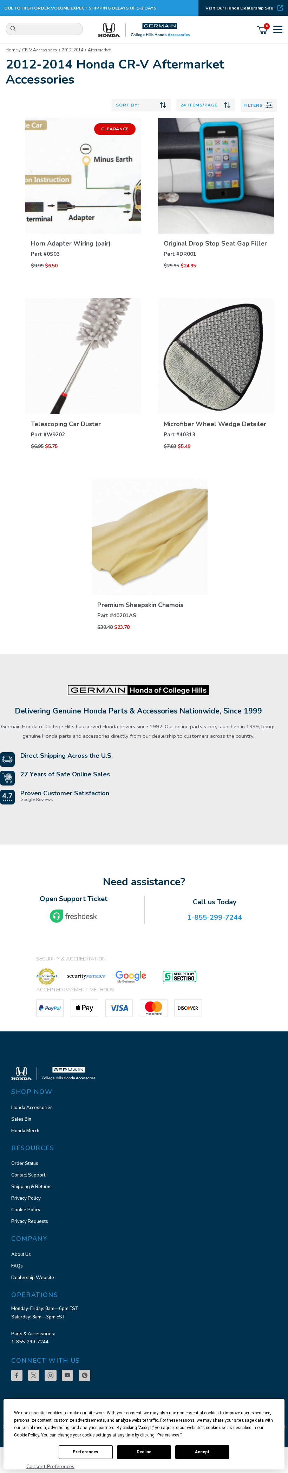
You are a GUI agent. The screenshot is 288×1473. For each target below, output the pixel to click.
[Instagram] (51, 1375)
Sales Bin (21, 1119)
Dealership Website (32, 1278)
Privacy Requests (29, 1221)
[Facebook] (16, 1375)
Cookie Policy (25, 1210)
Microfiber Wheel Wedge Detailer (215, 424)
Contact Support (28, 1175)
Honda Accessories (32, 1107)
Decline (144, 1451)
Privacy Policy (26, 1198)
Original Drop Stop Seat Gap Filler (215, 243)
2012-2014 (72, 50)
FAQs (17, 1266)
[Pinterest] (84, 1375)
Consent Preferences (50, 1466)
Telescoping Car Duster (66, 424)
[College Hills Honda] (144, 30)
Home (12, 50)
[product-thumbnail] (83, 176)
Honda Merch (25, 1131)
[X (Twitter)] (33, 1375)
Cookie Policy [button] (26, 1435)
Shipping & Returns (31, 1187)
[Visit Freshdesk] (73, 916)
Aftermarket (99, 50)
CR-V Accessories (39, 50)
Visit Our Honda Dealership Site (239, 8)
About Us (21, 1254)
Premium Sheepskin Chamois (140, 605)
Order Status (24, 1163)
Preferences (85, 1451)
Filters (253, 105)
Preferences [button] (168, 1435)
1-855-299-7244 (29, 1342)
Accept (202, 1451)
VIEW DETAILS (83, 226)
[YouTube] (67, 1375)
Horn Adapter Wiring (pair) (71, 243)
